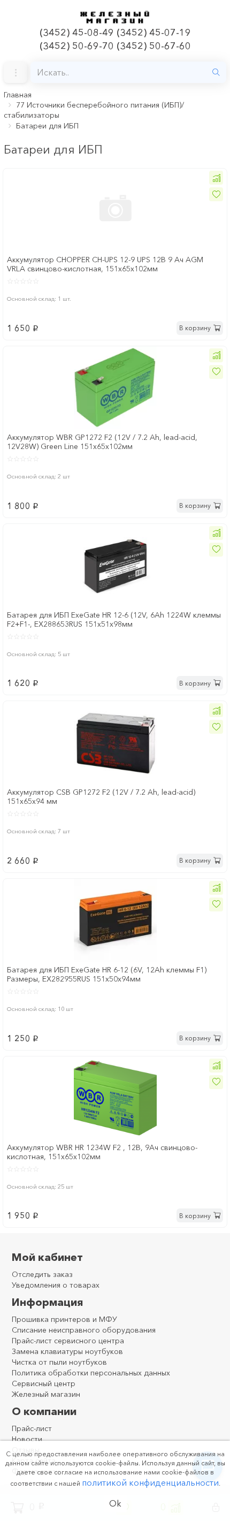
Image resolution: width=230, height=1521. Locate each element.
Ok (115, 1503)
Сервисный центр (43, 1383)
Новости (27, 1439)
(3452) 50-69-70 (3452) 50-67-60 (115, 46)
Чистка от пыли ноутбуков (59, 1362)
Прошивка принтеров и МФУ (64, 1319)
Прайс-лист (32, 1428)
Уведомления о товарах (55, 1285)
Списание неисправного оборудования (84, 1330)
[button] (216, 178)
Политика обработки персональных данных (91, 1373)
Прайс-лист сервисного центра (68, 1340)
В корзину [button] (195, 328)
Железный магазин (46, 1394)
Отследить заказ (42, 1274)
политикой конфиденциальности (150, 1482)
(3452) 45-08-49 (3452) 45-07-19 (115, 33)
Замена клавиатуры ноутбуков (67, 1351)
